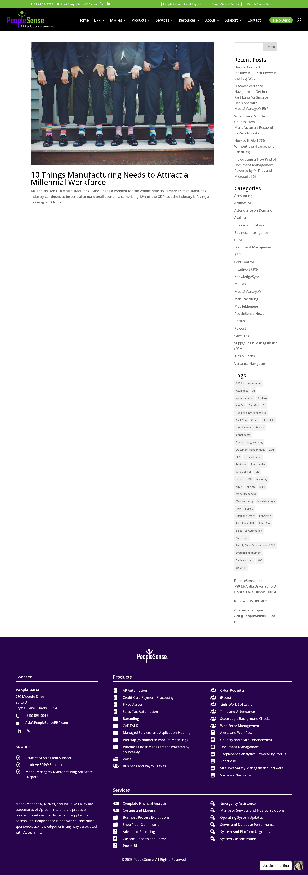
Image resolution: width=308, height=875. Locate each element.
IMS (257, 472)
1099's (240, 383)
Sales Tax (241, 335)
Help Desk (281, 20)
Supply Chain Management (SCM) (255, 545)
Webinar (241, 567)
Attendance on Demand (253, 210)
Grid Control (244, 262)
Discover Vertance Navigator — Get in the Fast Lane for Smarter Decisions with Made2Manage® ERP (252, 97)
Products (139, 21)
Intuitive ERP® (246, 269)
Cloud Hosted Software (250, 427)
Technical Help (244, 560)
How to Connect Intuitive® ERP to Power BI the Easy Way (255, 73)
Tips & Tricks (244, 356)
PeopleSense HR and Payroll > (183, 4)
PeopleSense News (249, 313)
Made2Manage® (247, 291)
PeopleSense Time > (226, 4)
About (210, 21)
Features (241, 464)
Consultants (243, 435)
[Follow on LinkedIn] (19, 731)
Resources (187, 21)
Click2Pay (241, 420)
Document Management (254, 247)
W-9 (260, 560)
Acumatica (242, 203)
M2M (262, 486)
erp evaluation (252, 457)
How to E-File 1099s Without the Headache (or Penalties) (255, 146)
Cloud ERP (268, 420)
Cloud (254, 420)
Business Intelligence (251, 232)
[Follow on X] (28, 731)
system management (248, 553)
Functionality (258, 464)
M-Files (116, 21)
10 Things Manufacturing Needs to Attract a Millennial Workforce (109, 178)
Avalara (240, 217)
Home (83, 21)
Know (239, 486)
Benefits (254, 405)
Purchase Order (245, 516)
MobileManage (246, 306)
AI (253, 390)
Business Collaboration (252, 225)
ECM (271, 450)
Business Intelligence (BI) (251, 413)
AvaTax (240, 405)
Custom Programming (249, 442)
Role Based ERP (245, 523)
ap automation (245, 398)
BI (264, 405)
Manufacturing (246, 299)
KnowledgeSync (246, 276)
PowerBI (241, 328)
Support (231, 21)
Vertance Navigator (249, 363)
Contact (254, 21)
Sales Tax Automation (249, 531)
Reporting (265, 516)
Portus (239, 321)
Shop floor (242, 538)
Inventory (262, 479)
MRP (238, 508)
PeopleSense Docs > (261, 4)
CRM (238, 240)
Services (162, 21)
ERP (97, 21)
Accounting (243, 195)
